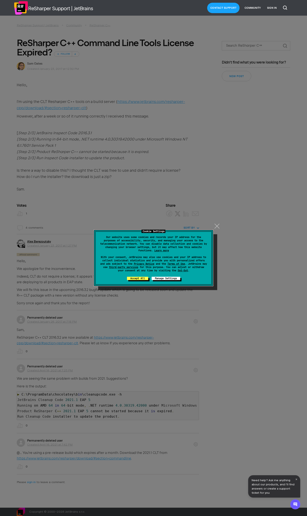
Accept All (137, 278)
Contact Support (223, 7)
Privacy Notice (144, 264)
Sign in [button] (272, 7)
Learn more (161, 250)
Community (253, 7)
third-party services (123, 267)
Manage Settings (166, 278)
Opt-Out (183, 270)
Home (21, 8)
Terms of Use (176, 264)
